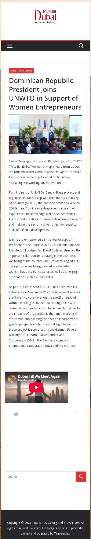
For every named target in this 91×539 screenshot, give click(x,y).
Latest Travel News (21, 70)
